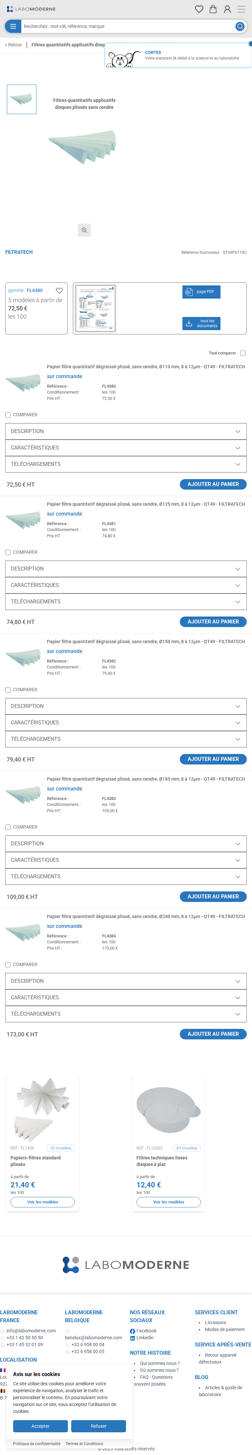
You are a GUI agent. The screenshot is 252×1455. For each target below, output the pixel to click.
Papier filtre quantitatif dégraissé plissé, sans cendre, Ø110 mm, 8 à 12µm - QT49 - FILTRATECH (146, 366)
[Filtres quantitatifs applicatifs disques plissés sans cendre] (21, 99)
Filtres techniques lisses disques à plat (161, 1161)
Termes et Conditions (84, 1444)
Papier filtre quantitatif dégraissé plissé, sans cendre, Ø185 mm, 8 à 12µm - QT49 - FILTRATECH (146, 779)
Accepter (41, 1426)
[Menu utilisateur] (227, 9)
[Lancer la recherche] (240, 26)
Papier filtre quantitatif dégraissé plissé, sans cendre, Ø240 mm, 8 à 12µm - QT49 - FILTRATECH (146, 916)
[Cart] (213, 9)
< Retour (13, 44)
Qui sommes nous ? (160, 1363)
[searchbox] (127, 26)
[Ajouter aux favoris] (59, 290)
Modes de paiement (225, 1329)
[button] (84, 147)
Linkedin (145, 1337)
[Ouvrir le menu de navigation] (241, 9)
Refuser (99, 1426)
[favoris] (199, 9)
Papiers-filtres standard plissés (35, 1161)
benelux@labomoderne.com (93, 1337)
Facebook (146, 1330)
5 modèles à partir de (35, 300)
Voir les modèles (42, 1202)
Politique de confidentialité (36, 1444)
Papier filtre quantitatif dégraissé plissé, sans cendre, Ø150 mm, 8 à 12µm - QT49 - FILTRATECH (146, 641)
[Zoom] (84, 230)
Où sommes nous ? (159, 1370)
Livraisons (215, 1322)
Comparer (25, 414)
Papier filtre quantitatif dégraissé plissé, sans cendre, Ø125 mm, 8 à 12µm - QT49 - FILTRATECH (146, 504)
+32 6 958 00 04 (88, 1344)
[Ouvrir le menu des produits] (13, 26)
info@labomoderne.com (31, 1330)
